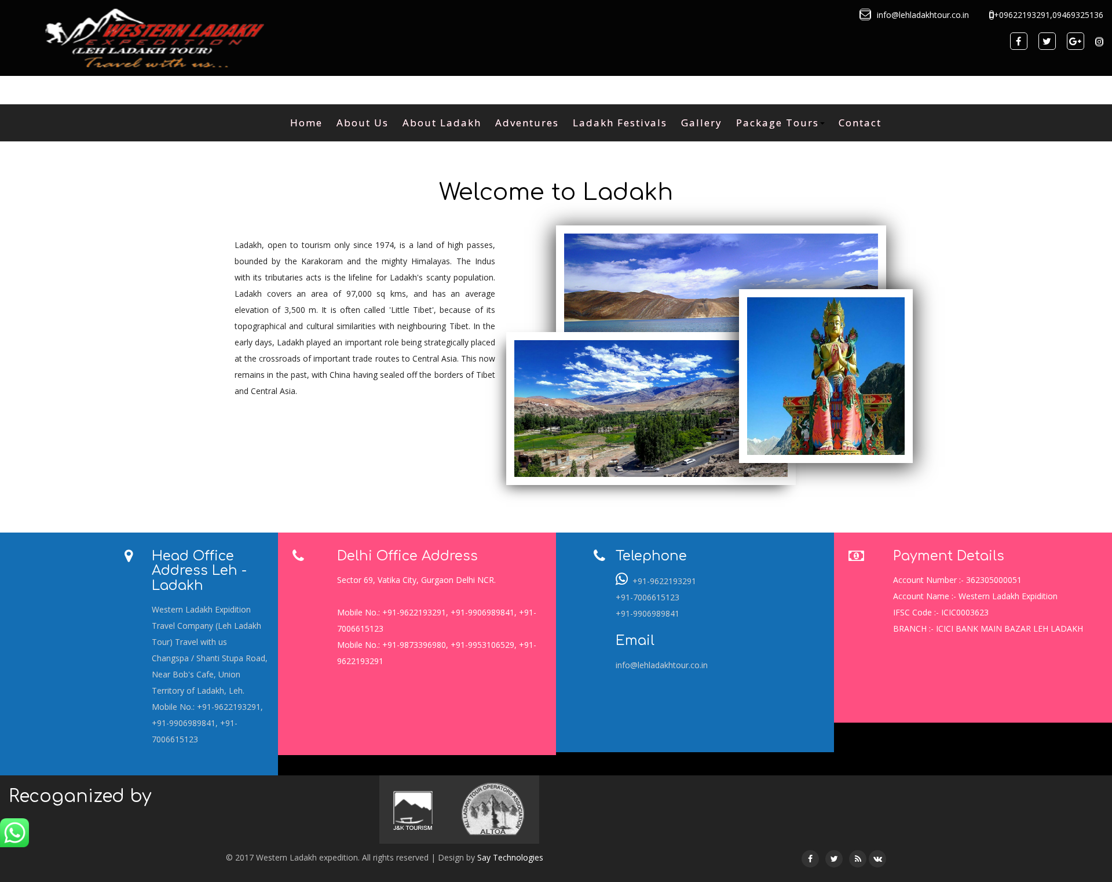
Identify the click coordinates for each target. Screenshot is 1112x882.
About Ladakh (442, 122)
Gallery (701, 122)
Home (306, 122)
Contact (860, 122)
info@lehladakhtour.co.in (662, 664)
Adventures (527, 122)
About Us (362, 122)
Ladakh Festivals (620, 122)
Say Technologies (510, 857)
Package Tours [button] (777, 122)
